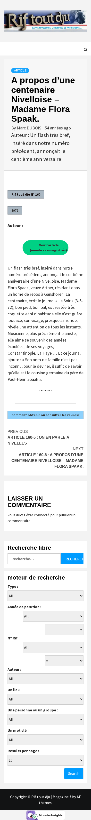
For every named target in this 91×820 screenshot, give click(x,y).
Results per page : (23, 750)
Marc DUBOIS (29, 128)
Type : (13, 586)
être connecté (38, 514)
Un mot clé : (18, 730)
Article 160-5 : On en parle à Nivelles (38, 437)
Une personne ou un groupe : (33, 710)
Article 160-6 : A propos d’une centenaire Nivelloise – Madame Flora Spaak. (47, 458)
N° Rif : (13, 638)
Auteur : (14, 669)
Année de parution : (24, 606)
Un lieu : (14, 689)
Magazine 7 (62, 796)
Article (20, 70)
